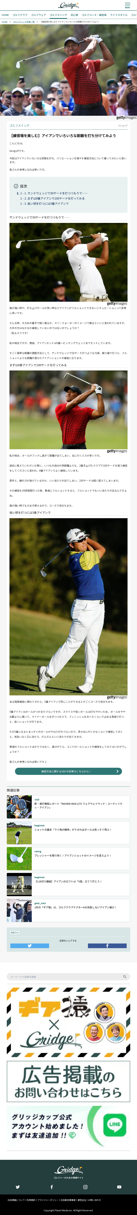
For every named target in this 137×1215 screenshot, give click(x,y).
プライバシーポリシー (48, 1200)
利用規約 (31, 1200)
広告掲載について (16, 1200)
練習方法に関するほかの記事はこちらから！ (66, 771)
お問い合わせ (94, 1200)
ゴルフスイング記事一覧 (24, 22)
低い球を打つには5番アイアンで (48, 203)
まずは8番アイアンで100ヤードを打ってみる (56, 198)
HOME (4, 22)
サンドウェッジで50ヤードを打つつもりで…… (57, 193)
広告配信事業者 (68, 1200)
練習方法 (15, 932)
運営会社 (82, 1200)
